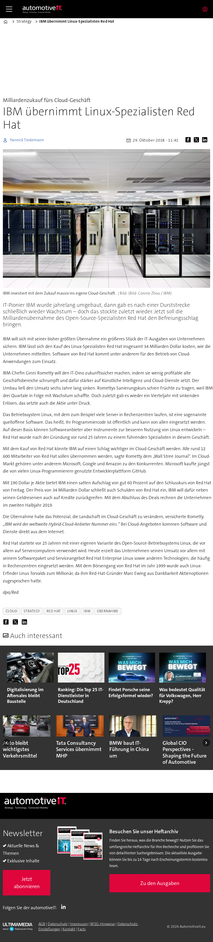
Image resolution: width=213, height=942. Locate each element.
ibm (87, 611)
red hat (53, 611)
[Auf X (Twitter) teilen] (197, 140)
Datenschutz (58, 923)
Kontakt (69, 929)
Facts (82, 929)
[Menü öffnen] (9, 9)
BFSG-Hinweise (102, 923)
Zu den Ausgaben (159, 883)
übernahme (107, 611)
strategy (32, 611)
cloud (11, 611)
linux (72, 611)
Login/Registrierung (206, 9)
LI (65, 906)
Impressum (79, 923)
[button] (6, 742)
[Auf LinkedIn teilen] (206, 140)
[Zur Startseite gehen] (42, 9)
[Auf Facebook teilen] (189, 140)
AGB (41, 923)
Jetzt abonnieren (27, 883)
